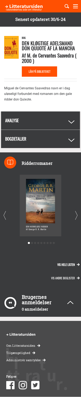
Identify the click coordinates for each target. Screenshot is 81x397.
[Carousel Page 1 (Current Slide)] (28, 243)
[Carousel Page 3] (35, 243)
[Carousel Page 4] (38, 243)
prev (4, 215)
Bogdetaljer (15, 139)
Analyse (12, 120)
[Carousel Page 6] (44, 243)
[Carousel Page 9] (53, 243)
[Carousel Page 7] (47, 243)
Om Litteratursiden (20, 346)
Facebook (10, 385)
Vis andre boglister (63, 278)
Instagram (23, 385)
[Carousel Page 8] (50, 243)
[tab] (40, 120)
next (76, 215)
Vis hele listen (66, 264)
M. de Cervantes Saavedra (50, 55)
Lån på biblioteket (39, 71)
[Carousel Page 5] (41, 243)
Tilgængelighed (18, 353)
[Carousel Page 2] (31, 243)
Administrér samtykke (23, 360)
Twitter (35, 385)
